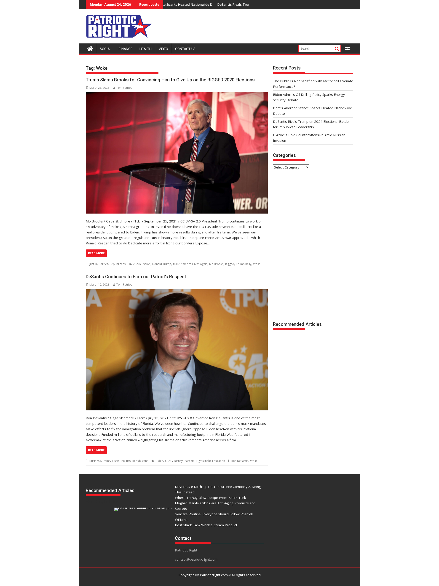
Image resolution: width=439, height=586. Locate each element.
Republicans (118, 264)
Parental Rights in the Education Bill (207, 461)
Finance (125, 49)
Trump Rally (243, 264)
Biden (159, 461)
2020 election (141, 264)
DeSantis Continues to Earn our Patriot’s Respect (136, 276)
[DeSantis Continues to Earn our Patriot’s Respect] (177, 349)
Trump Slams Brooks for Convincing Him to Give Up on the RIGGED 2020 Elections (170, 80)
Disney (178, 461)
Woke (256, 264)
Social (106, 49)
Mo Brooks (216, 264)
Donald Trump (161, 264)
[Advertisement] (270, 25)
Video (163, 49)
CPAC (168, 461)
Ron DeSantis (239, 461)
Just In (93, 264)
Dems (106, 461)
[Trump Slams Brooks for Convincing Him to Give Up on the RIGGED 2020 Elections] (177, 153)
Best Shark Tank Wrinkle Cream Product (206, 525)
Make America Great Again (190, 264)
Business (95, 461)
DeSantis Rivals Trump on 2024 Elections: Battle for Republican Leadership (247, 4)
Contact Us (185, 49)
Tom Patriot (124, 88)
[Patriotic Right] (90, 48)
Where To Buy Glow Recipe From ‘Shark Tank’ (210, 497)
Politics (103, 264)
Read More (96, 253)
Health (145, 49)
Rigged (229, 264)
